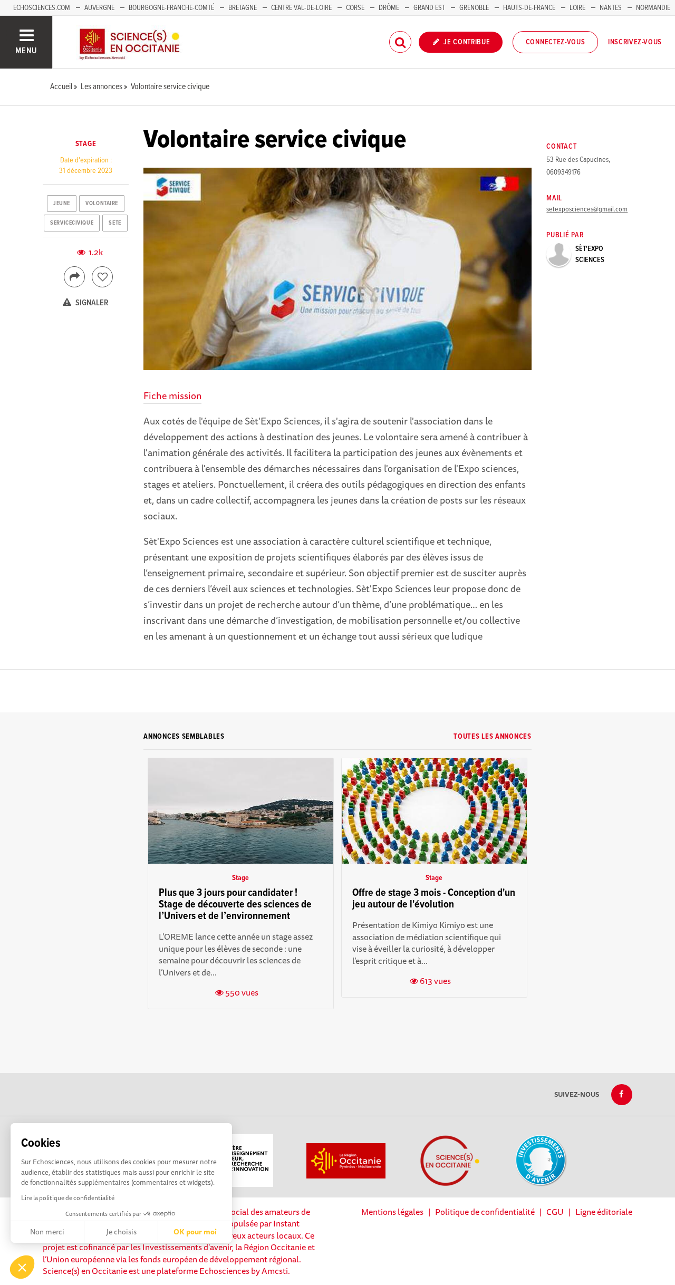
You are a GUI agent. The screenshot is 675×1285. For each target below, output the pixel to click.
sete (115, 223)
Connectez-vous (555, 42)
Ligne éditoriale (603, 1212)
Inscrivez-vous (635, 42)
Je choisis (121, 1232)
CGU (555, 1212)
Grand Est (429, 8)
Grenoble (474, 8)
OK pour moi (195, 1232)
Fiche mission (172, 395)
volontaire (101, 203)
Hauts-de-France (529, 8)
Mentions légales (392, 1212)
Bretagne (242, 8)
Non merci (47, 1232)
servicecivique (71, 223)
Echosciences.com (41, 8)
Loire (577, 8)
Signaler (91, 302)
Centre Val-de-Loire (301, 8)
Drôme (389, 8)
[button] (22, 1267)
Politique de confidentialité (485, 1212)
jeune (61, 203)
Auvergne (99, 8)
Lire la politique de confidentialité (67, 1198)
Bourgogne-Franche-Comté (171, 8)
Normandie (653, 8)
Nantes (611, 8)
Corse (355, 8)
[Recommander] (102, 276)
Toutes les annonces (492, 736)
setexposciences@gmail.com (587, 209)
